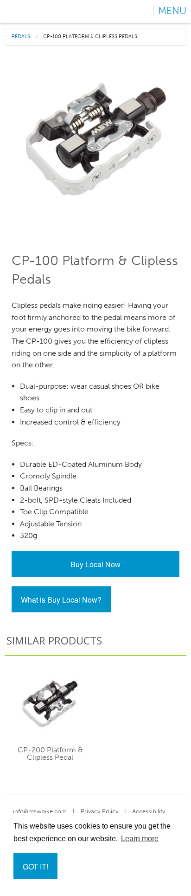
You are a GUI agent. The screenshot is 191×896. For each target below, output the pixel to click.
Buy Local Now (95, 564)
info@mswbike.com (40, 811)
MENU (172, 10)
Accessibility (148, 811)
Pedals (21, 36)
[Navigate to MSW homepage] (36, 11)
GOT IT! (35, 866)
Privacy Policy (99, 811)
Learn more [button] (140, 839)
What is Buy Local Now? (61, 599)
